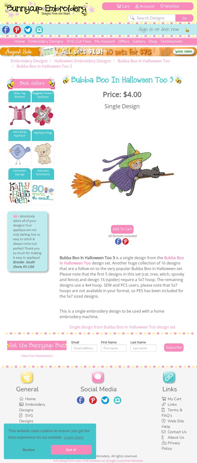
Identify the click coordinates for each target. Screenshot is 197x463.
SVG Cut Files (79, 41)
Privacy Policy (171, 445)
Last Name (138, 342)
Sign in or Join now (159, 30)
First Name (109, 342)
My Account (105, 41)
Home (19, 41)
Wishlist (171, 6)
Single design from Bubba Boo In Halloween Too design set (122, 327)
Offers (123, 41)
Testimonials (171, 41)
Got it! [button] (71, 450)
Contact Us (177, 432)
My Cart (174, 399)
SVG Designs (26, 418)
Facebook (118, 241)
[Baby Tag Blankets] (19, 115)
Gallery (139, 41)
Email (75, 342)
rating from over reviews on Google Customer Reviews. (98, 460)
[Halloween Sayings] (19, 192)
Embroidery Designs (45, 41)
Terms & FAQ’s (172, 412)
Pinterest (125, 241)
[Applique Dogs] (43, 154)
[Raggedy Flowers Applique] (43, 115)
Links (172, 404)
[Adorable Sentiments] (43, 192)
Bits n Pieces (98, 50)
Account (146, 6)
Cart (125, 6)
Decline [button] (29, 450)
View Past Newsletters (37, 356)
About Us (176, 437)
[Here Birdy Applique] (19, 154)
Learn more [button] (74, 437)
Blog (153, 41)
